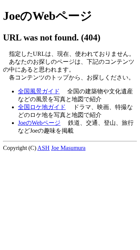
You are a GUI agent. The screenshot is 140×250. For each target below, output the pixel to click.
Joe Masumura (68, 148)
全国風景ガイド (39, 91)
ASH (43, 148)
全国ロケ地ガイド (42, 107)
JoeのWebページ (39, 123)
